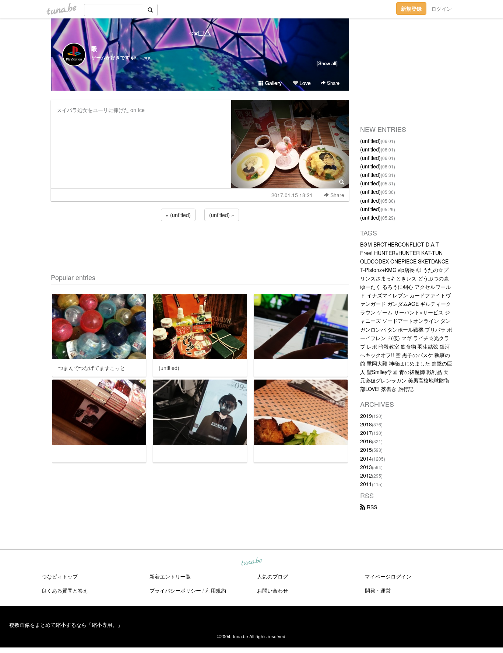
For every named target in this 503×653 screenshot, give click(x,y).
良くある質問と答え (65, 590)
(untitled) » (221, 215)
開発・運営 (378, 590)
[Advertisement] (200, 242)
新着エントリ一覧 (170, 576)
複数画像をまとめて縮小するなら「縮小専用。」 (66, 624)
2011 (366, 484)
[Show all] (327, 63)
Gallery (273, 83)
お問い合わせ (272, 590)
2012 (366, 475)
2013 (366, 467)
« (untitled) (178, 215)
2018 (366, 424)
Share (333, 82)
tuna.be (251, 562)
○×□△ (200, 32)
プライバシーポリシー (175, 590)
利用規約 (215, 590)
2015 (366, 449)
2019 (366, 415)
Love (304, 83)
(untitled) (370, 140)
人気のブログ (272, 576)
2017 (366, 432)
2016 (366, 441)
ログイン (441, 8)
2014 (366, 458)
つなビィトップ (60, 576)
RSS (371, 507)
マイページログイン (388, 576)
